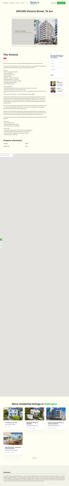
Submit (52, 75)
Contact (22, 2)
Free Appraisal (61, 2)
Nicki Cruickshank (59, 82)
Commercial (12, 2)
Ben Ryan (59, 88)
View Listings (53, 2)
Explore (17, 2)
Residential (5, 2)
